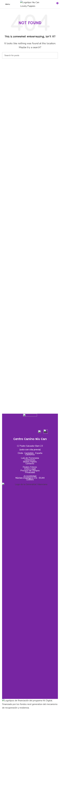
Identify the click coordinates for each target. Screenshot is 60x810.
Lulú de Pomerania (30, 458)
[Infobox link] (39, 432)
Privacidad (30, 472)
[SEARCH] (54, 55)
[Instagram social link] (20, 431)
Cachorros (30, 454)
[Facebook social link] (14, 431)
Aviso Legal (30, 468)
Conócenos (30, 459)
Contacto (30, 463)
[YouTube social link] (27, 431)
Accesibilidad (30, 476)
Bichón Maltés (30, 461)
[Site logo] (30, 4)
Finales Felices (30, 467)
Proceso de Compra (29, 470)
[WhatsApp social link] (33, 431)
